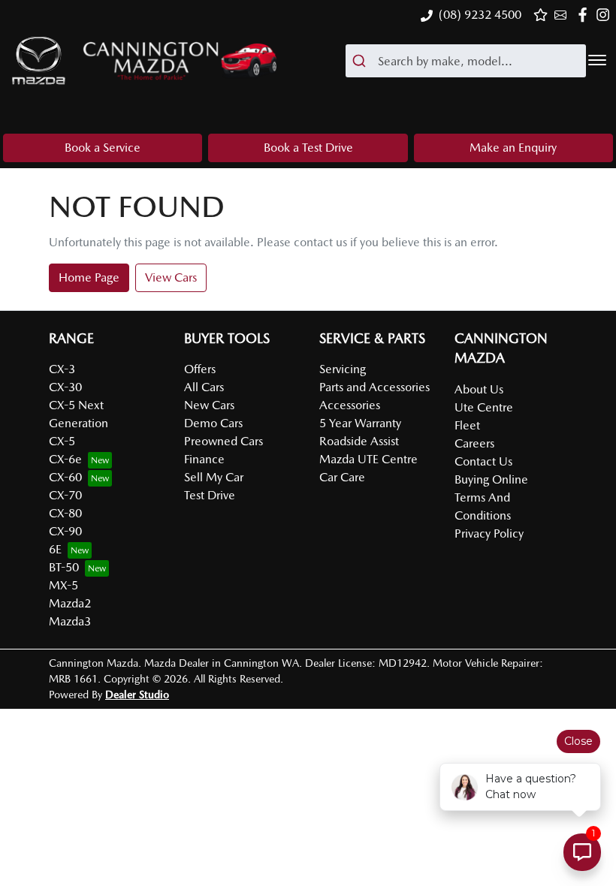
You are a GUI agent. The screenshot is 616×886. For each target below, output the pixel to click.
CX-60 (65, 477)
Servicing (342, 369)
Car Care (342, 477)
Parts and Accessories (374, 387)
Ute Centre (483, 407)
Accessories (349, 405)
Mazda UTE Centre (368, 459)
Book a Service (102, 147)
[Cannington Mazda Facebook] (585, 15)
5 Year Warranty (360, 423)
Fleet (467, 425)
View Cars (171, 277)
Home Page (89, 277)
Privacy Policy (489, 533)
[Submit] (362, 60)
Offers (200, 369)
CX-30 (65, 387)
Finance (204, 459)
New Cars (209, 405)
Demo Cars (213, 423)
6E (55, 549)
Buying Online (491, 479)
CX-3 (62, 369)
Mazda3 (70, 621)
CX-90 (65, 531)
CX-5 (62, 441)
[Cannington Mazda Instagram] (606, 15)
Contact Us (483, 461)
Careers (474, 443)
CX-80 (65, 513)
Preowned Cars (223, 441)
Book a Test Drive (308, 147)
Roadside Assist (359, 441)
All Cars (204, 387)
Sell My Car (213, 477)
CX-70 (65, 495)
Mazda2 (70, 603)
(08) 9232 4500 (480, 15)
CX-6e (65, 459)
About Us (478, 389)
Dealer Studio (137, 695)
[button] (597, 60)
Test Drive (209, 495)
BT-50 (64, 567)
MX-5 (63, 585)
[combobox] (466, 60)
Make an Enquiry (513, 147)
